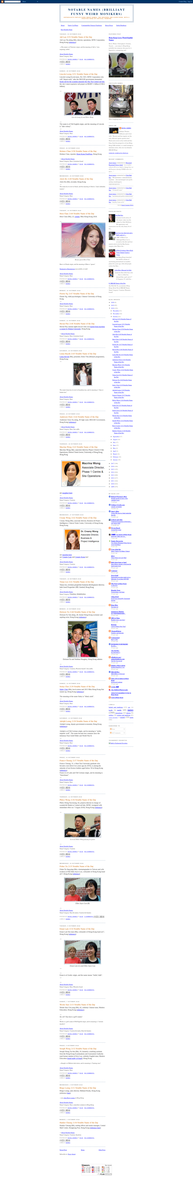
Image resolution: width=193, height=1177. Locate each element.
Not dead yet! (114, 607)
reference (72, 42)
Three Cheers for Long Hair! (119, 558)
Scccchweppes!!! (115, 652)
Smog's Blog (115, 511)
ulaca (113, 556)
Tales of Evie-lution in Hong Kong (120, 679)
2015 (113, 469)
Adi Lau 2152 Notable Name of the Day (76, 37)
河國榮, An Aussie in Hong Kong (121, 534)
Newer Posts (63, 1150)
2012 (113, 478)
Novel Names (126, 128)
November (116, 314)
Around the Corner (116, 530)
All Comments (116, 733)
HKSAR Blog (115, 672)
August (115, 439)
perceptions (118, 713)
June (114, 445)
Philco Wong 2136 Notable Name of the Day (78, 799)
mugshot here (67, 493)
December (116, 311)
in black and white (117, 520)
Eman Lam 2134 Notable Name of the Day (77, 928)
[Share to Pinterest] (69, 62)
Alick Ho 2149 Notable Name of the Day (76, 178)
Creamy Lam (67, 557)
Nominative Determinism (67, 269)
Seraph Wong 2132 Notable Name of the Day (78, 1048)
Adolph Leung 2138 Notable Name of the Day (78, 721)
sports (131, 717)
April (114, 451)
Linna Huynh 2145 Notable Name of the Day (78, 353)
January (115, 460)
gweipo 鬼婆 (115, 687)
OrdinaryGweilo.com (118, 505)
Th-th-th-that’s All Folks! (118, 592)
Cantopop (114, 571)
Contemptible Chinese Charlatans (91, 25)
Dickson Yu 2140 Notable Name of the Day (77, 612)
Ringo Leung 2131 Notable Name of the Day (78, 1087)
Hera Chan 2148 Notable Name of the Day (77, 213)
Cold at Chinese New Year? (118, 626)
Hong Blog (114, 605)
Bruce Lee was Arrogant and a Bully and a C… (124, 234)
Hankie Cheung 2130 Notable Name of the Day (79, 1122)
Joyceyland (114, 575)
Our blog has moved (116, 661)
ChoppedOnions (116, 631)
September (116, 437)
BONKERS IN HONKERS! (119, 644)
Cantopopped (115, 638)
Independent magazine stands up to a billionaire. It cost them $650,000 (121, 578)
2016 (113, 466)
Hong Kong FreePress (84, 154)
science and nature (113, 717)
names (68, 64)
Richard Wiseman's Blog (119, 496)
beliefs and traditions (116, 707)
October (115, 317)
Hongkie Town (115, 590)
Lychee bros (114, 585)
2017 (113, 463)
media (119, 710)
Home (83, 1150)
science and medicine (123, 715)
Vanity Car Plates (73, 25)
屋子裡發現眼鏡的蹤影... (118, 613)
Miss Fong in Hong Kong (119, 584)
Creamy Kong (80, 557)
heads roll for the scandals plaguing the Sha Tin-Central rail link (82, 82)
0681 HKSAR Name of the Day (116, 283)
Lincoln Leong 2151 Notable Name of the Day (79, 74)
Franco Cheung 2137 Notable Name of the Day (79, 760)
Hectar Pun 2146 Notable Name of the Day (77, 323)
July (114, 442)
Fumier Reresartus (117, 541)
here (68, 1093)
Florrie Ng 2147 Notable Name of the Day (77, 293)
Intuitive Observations (118, 665)
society (122, 717)
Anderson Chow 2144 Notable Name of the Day (79, 416)
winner (77, 217)
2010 (113, 484)
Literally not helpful (116, 507)
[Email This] (61, 62)
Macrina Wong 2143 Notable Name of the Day (79, 447)
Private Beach (115, 528)
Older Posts (102, 1150)
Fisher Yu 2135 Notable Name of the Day (76, 866)
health (111, 710)
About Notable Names (66, 54)
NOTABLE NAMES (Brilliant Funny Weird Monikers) (96, 11)
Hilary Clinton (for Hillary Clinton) (120, 551)
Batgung (113, 624)
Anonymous (112, 163)
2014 (113, 472)
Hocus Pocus (109, 25)
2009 (113, 487)
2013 (113, 475)
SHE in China (115, 618)
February (116, 457)
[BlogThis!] (63, 62)
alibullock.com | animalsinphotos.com (118, 658)
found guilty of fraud (74, 1058)
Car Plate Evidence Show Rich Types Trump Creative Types (124, 252)
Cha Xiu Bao (115, 650)
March (115, 454)
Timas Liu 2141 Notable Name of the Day (77, 581)
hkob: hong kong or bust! (119, 562)
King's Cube (114, 639)
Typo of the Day (116, 549)
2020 (113, 302)
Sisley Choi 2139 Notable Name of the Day (77, 686)
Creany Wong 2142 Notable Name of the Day (78, 517)
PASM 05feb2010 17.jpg (118, 667)
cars (129, 707)
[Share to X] (65, 62)
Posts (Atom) (72, 1154)
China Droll (115, 597)
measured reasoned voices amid (120, 164)
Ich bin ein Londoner (116, 682)
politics (111, 715)
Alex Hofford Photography (119, 690)
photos (128, 713)
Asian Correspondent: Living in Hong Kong (121, 694)
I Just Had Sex (119, 215)
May (114, 448)
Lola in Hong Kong (117, 697)
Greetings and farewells (117, 633)
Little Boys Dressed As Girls (123, 270)
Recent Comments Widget (127, 205)
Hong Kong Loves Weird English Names (121, 38)
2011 (113, 481)
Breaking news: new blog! (118, 620)
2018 (113, 308)
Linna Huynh (64, 357)
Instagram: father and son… (118, 536)
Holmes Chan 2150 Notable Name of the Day (78, 151)
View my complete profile (118, 153)
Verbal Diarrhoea (121, 25)
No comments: (89, 59)
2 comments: (89, 916)
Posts (113, 729)
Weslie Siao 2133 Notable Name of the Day (77, 1004)
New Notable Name (66, 30)
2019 (113, 305)
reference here (95, 1128)
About (63, 25)
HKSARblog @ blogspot (118, 674)
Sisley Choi (64, 689)
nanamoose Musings (117, 611)
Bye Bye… (114, 646)
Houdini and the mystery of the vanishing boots (119, 499)
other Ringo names (69, 1098)
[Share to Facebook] (67, 62)
